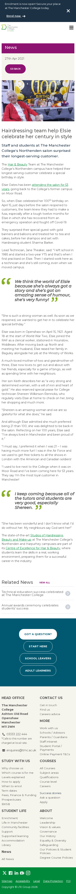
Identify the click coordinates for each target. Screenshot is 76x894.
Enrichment (10, 818)
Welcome (46, 818)
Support (7, 831)
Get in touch (48, 705)
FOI (68, 881)
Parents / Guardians (53, 737)
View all (44, 582)
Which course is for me (17, 772)
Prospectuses (11, 799)
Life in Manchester (15, 822)
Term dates (9, 790)
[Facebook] (10, 873)
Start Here (38, 646)
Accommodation (13, 840)
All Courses (47, 768)
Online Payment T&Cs (55, 754)
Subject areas (49, 772)
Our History (48, 836)
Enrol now (13, 16)
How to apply (11, 781)
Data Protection (53, 881)
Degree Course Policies (56, 857)
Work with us (49, 728)
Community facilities (15, 827)
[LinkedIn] (16, 873)
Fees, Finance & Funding (19, 795)
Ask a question (50, 797)
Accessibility (23, 881)
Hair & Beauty (17, 164)
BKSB (6, 804)
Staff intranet (48, 741)
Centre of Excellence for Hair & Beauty (33, 548)
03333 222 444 (16, 734)
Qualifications (49, 777)
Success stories (50, 793)
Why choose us (12, 768)
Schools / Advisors (52, 732)
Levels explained (13, 777)
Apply (43, 802)
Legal (36, 881)
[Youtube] (22, 873)
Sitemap (7, 881)
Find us (45, 709)
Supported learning (15, 836)
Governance (48, 831)
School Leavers (38, 658)
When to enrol (12, 786)
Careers (45, 786)
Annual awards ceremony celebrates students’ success (30, 606)
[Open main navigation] (71, 28)
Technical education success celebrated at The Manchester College (32, 593)
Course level (48, 781)
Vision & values (50, 827)
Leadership (47, 822)
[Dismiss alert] (68, 11)
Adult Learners (38, 670)
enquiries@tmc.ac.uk (21, 750)
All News (8, 859)
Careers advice (50, 714)
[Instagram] (28, 873)
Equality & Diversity (53, 840)
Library (6, 845)
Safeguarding (49, 845)
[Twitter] (4, 873)
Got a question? (38, 634)
